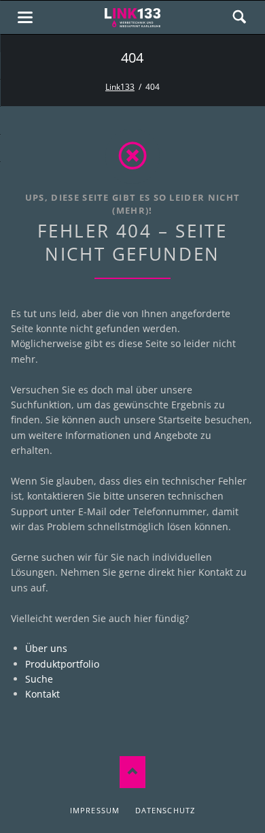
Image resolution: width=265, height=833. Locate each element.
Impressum (95, 810)
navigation (25, 17)
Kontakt (42, 693)
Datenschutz (165, 810)
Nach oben (132, 772)
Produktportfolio (62, 663)
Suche (39, 678)
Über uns (46, 648)
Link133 (120, 87)
